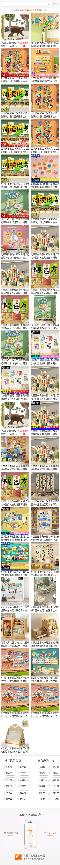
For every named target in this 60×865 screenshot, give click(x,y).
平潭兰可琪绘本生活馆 (15, 792)
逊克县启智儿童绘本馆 (15, 799)
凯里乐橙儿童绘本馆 (28, 773)
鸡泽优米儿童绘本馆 (14, 779)
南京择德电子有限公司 (48, 786)
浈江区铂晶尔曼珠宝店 (48, 773)
